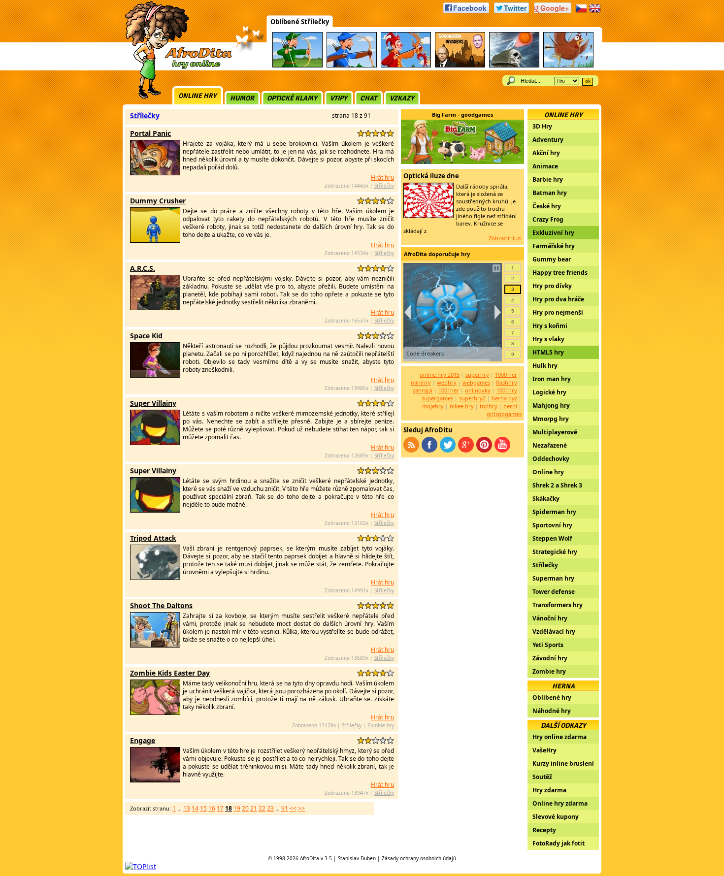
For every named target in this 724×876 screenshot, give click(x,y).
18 (228, 808)
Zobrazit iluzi (505, 238)
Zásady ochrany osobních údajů (419, 858)
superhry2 (472, 398)
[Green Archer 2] (297, 65)
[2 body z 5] (368, 133)
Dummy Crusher (158, 200)
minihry (421, 382)
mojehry (433, 406)
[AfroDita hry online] (175, 67)
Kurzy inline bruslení (563, 763)
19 (236, 808)
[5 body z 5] (390, 133)
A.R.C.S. (142, 268)
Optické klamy (292, 98)
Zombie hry (380, 725)
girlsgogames (504, 414)
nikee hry (462, 406)
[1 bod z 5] (360, 133)
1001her (448, 390)
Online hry (197, 96)
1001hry (506, 390)
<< (293, 808)
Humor (242, 98)
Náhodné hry (551, 711)
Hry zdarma (549, 790)
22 (262, 808)
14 (195, 808)
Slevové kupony (555, 816)
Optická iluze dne (431, 175)
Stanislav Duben (357, 858)
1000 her (506, 374)
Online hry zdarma (560, 803)
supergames (437, 398)
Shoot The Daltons (161, 605)
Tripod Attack (153, 538)
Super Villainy (153, 403)
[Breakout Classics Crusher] (514, 65)
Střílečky (145, 115)
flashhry (506, 382)
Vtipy (338, 98)
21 (253, 808)
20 (245, 808)
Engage (142, 740)
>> (301, 808)
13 (186, 808)
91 (284, 808)
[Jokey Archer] (406, 65)
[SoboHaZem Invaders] (460, 65)
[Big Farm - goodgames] (462, 161)
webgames (476, 382)
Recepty (544, 830)
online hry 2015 (440, 374)
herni (510, 406)
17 (220, 808)
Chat (368, 98)
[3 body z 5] (375, 133)
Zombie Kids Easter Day (170, 673)
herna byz (504, 398)
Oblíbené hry (551, 697)
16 (211, 808)
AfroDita (309, 858)
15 (203, 808)
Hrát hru (382, 177)
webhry (447, 382)
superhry (477, 374)
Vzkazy (402, 98)
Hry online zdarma (559, 737)
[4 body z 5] (383, 133)
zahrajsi (422, 390)
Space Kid (146, 335)
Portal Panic (150, 133)
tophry (488, 406)
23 (270, 808)
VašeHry (544, 750)
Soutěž (542, 777)
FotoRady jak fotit (558, 843)
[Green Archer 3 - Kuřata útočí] (568, 65)
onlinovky (478, 390)
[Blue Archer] (352, 65)
